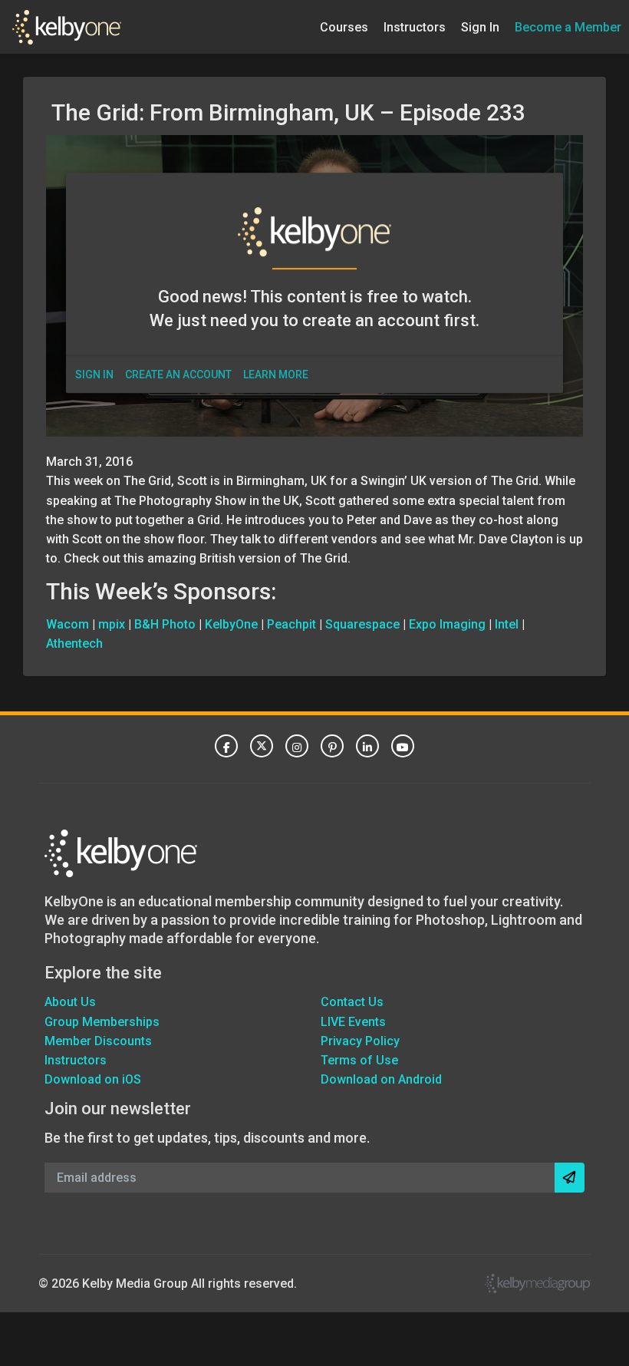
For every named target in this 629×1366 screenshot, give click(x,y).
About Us (70, 1002)
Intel (507, 624)
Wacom (67, 624)
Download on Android (381, 1079)
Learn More (275, 374)
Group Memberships (102, 1022)
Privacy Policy (360, 1041)
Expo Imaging (447, 624)
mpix (111, 624)
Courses (344, 26)
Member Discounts (98, 1041)
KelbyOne (231, 624)
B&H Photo (165, 624)
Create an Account (178, 374)
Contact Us (352, 1002)
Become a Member (568, 26)
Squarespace (362, 624)
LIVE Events (353, 1022)
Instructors (415, 26)
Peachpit (291, 624)
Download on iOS (92, 1079)
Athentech (74, 643)
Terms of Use (359, 1060)
